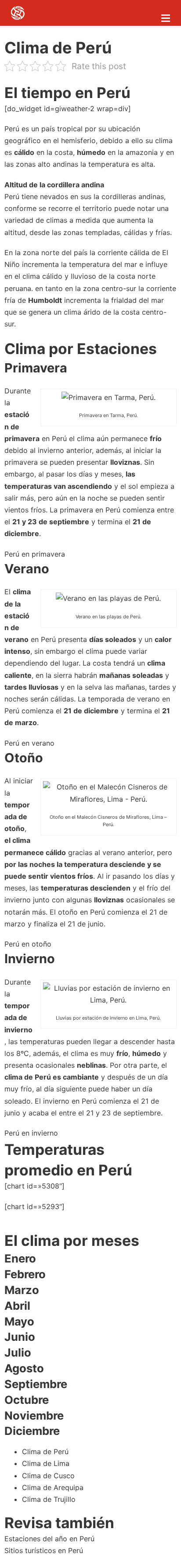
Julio (17, 1352)
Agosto (24, 1368)
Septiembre (35, 1384)
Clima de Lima (45, 1463)
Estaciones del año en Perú (49, 1538)
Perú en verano (29, 743)
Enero (20, 1258)
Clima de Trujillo (49, 1499)
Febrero (25, 1274)
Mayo (19, 1321)
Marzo (21, 1290)
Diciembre (32, 1431)
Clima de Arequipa (52, 1487)
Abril (17, 1305)
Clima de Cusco (48, 1475)
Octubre (26, 1399)
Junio (19, 1336)
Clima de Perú (45, 1451)
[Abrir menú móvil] (165, 17)
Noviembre (34, 1415)
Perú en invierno (31, 1133)
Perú (11, 128)
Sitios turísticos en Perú (43, 1550)
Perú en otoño (27, 944)
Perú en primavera (34, 554)
